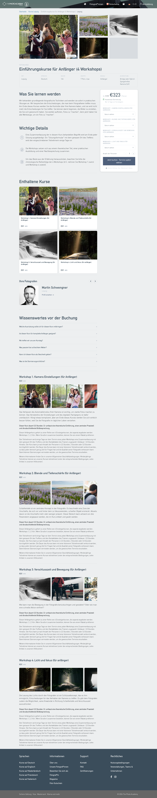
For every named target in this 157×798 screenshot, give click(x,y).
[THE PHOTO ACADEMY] (16, 4)
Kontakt (83, 762)
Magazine (54, 779)
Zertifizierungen (86, 771)
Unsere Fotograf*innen (59, 766)
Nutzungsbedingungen (120, 762)
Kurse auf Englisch (27, 766)
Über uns (53, 762)
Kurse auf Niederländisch (29, 771)
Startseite (22, 11)
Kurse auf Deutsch (27, 762)
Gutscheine (114, 4)
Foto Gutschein (56, 783)
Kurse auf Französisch (28, 775)
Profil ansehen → (48, 295)
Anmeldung (147, 4)
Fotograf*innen (96, 4)
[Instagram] (115, 777)
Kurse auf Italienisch (27, 779)
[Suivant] (95, 281)
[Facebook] (111, 777)
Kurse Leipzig (34, 11)
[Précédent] (91, 281)
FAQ (82, 766)
